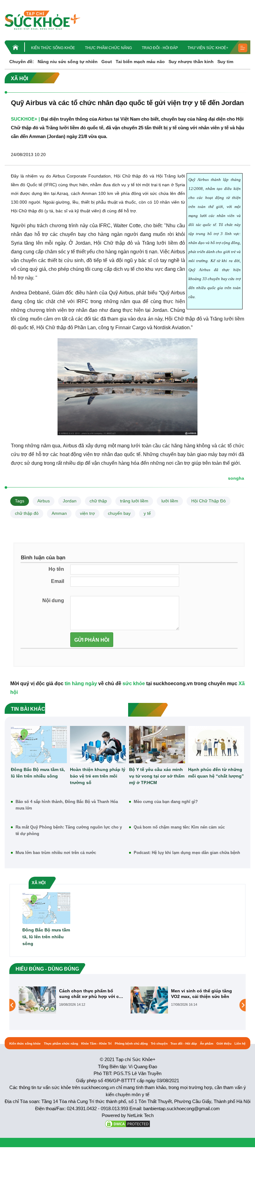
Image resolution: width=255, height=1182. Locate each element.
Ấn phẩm (206, 1043)
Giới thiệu (223, 1043)
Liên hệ (240, 1043)
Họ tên (56, 569)
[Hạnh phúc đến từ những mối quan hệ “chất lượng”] (216, 744)
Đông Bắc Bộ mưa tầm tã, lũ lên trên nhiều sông (38, 772)
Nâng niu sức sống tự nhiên (68, 61)
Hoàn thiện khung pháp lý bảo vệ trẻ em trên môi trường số (97, 776)
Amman (59, 513)
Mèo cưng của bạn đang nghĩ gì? (166, 801)
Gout (106, 61)
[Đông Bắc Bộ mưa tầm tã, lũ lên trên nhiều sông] (39, 744)
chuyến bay (119, 513)
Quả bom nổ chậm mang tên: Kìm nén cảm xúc (179, 827)
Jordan (69, 500)
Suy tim (225, 61)
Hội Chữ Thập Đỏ (208, 500)
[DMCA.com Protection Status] (127, 1123)
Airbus (43, 500)
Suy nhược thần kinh (191, 61)
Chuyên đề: (21, 61)
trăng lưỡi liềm (134, 500)
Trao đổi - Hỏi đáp (160, 48)
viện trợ (87, 513)
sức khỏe (134, 683)
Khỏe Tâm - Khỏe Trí (96, 1043)
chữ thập (98, 500)
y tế (147, 513)
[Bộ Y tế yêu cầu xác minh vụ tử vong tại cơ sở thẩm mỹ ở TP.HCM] (157, 744)
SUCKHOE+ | (25, 119)
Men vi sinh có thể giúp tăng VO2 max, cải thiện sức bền (122, 993)
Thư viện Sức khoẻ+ (208, 48)
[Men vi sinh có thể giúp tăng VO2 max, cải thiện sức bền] (70, 1000)
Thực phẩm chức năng (108, 48)
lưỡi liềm (169, 500)
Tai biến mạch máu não (140, 61)
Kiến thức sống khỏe (53, 48)
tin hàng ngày (81, 683)
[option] (105, 999)
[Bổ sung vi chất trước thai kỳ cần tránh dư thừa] (182, 1005)
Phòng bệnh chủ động (131, 1043)
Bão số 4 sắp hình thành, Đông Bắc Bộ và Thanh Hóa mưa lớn (67, 804)
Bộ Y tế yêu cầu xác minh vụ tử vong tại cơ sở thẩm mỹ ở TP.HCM (156, 776)
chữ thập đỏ (27, 513)
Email (57, 581)
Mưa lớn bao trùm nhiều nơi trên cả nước (56, 852)
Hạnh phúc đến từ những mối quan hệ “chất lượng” (216, 772)
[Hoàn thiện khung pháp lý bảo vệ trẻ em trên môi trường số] (98, 744)
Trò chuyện (159, 1043)
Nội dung (53, 600)
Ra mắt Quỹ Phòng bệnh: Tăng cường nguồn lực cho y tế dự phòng (69, 830)
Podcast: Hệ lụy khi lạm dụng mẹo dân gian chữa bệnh (187, 852)
